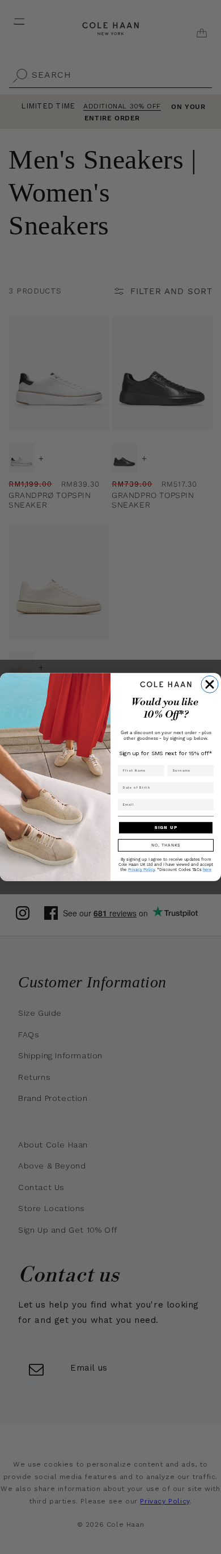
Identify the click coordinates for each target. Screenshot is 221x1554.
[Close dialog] (209, 684)
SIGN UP (165, 828)
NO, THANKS (166, 845)
